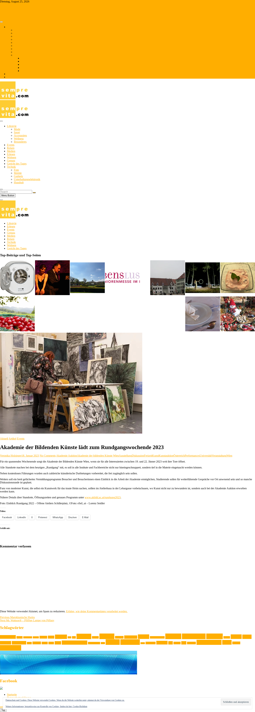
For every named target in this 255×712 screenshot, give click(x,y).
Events (17, 33)
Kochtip (214, 636)
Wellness (19, 138)
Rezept (113, 642)
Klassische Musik (157, 637)
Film (69, 637)
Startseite (12, 694)
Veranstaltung (219, 455)
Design (43, 637)
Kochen (173, 636)
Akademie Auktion (66, 455)
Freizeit (148, 455)
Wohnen (18, 39)
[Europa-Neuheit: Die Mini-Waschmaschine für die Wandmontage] (17, 278)
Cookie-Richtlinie (80, 706)
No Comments (48, 455)
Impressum (13, 77)
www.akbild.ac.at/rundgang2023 (103, 497)
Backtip (36, 637)
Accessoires (20, 135)
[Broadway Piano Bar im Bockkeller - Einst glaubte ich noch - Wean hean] (52, 278)
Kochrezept (194, 636)
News (58, 642)
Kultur (236, 636)
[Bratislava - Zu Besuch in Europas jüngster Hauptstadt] (167, 278)
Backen (19, 637)
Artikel (12, 438)
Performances (192, 455)
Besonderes (20, 141)
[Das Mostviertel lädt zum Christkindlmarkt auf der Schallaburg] (237, 314)
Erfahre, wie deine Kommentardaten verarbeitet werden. (97, 611)
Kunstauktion (166, 455)
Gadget (95, 637)
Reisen (17, 36)
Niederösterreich (74, 642)
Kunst (155, 455)
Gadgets (25, 64)
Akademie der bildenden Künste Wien (98, 455)
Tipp (183, 642)
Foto (23, 58)
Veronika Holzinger (11, 455)
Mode (17, 129)
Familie (61, 637)
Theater (177, 643)
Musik (45, 643)
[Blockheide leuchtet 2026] (202, 278)
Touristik (191, 643)
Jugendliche (130, 637)
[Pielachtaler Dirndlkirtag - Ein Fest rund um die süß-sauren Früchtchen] (17, 314)
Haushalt (26, 70)
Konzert (226, 637)
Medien (18, 48)
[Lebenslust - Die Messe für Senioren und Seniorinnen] (122, 278)
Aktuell (4, 438)
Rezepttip (130, 642)
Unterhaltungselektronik (34, 67)
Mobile (25, 61)
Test (170, 642)
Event (51, 637)
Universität (206, 455)
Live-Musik (19, 642)
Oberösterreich (94, 643)
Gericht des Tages (23, 45)
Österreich (179, 455)
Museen (36, 643)
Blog (9, 73)
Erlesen (18, 51)
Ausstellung (125, 455)
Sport (17, 132)
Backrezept (27, 637)
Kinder (143, 636)
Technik (18, 55)
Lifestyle (18, 30)
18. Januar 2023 (30, 455)
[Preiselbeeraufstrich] (237, 278)
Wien (229, 455)
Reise (103, 643)
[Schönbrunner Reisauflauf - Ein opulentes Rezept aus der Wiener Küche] (202, 314)
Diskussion (138, 455)
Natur (51, 643)
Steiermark (151, 643)
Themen (11, 26)
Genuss (18, 42)
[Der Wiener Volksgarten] (87, 278)
